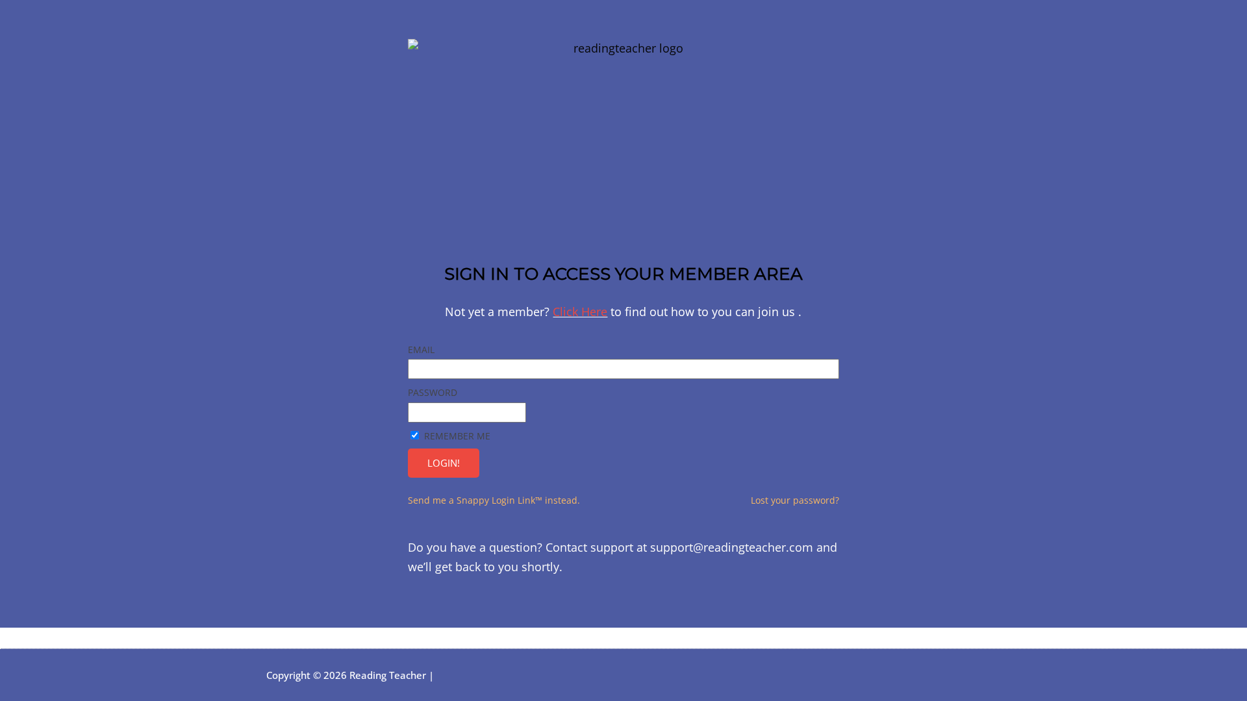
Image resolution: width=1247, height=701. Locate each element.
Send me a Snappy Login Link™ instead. (494, 500)
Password (432, 392)
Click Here (580, 311)
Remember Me (457, 436)
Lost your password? (795, 500)
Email (421, 349)
